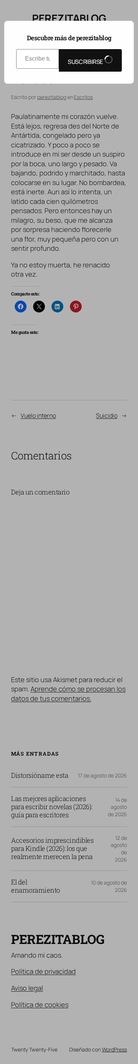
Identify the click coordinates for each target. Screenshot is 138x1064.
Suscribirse (86, 62)
